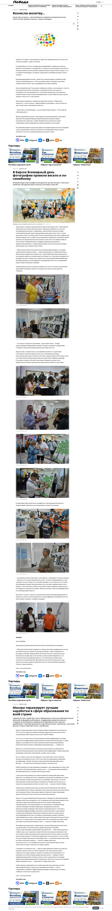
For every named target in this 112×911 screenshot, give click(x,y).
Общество (16, 9)
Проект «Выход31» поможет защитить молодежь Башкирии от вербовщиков (86, 6)
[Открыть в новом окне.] (20, 140)
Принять (95, 908)
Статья (10, 5)
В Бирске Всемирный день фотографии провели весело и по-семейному (39, 6)
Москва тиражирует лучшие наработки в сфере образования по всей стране (62, 6)
